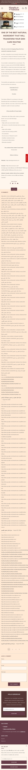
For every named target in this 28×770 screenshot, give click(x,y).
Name (2, 659)
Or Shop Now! (14, 766)
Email (2, 665)
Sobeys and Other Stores (9, 729)
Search (3, 738)
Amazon (5, 726)
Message (3, 672)
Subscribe (14, 713)
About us (3, 741)
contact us (22, 731)
